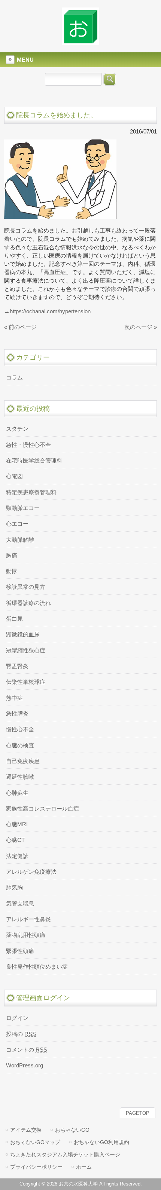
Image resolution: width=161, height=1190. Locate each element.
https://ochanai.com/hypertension (50, 311)
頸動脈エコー (23, 508)
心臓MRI (17, 824)
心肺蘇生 (17, 793)
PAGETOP (137, 1113)
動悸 (11, 571)
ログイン (17, 1018)
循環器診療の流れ (28, 603)
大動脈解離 (20, 540)
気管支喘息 (20, 904)
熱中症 (14, 698)
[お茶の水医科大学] (80, 42)
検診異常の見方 (25, 587)
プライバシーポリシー (36, 1167)
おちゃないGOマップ (35, 1142)
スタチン (17, 429)
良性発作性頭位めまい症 (37, 967)
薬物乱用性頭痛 (25, 935)
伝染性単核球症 (25, 682)
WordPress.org (24, 1065)
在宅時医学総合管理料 (34, 461)
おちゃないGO (72, 1130)
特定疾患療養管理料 (31, 492)
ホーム (84, 1167)
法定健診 (17, 856)
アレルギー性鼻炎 (28, 919)
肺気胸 (14, 888)
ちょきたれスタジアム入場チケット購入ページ (65, 1154)
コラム (14, 378)
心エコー (17, 524)
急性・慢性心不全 (28, 445)
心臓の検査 (20, 745)
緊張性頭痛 (20, 951)
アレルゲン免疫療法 (31, 872)
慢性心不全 (20, 729)
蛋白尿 (14, 619)
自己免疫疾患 (23, 761)
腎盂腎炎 (17, 666)
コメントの (26, 1050)
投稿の (21, 1034)
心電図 (14, 476)
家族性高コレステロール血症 (42, 809)
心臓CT (15, 840)
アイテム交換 (26, 1130)
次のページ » (140, 327)
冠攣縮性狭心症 (25, 651)
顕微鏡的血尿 (23, 634)
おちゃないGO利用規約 (101, 1142)
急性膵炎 (17, 714)
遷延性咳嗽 (20, 777)
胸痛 (11, 556)
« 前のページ (20, 327)
